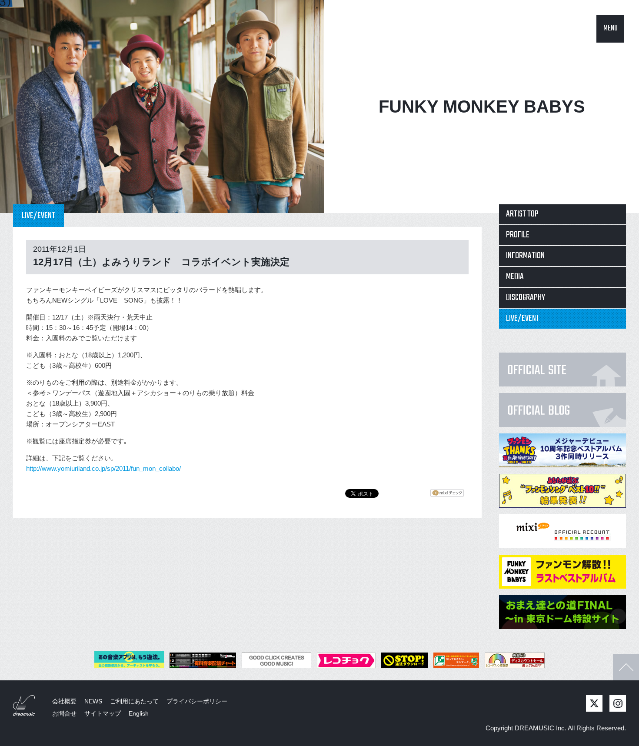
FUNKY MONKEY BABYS (482, 106)
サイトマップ (102, 713)
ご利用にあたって (134, 701)
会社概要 (64, 701)
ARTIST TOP (522, 214)
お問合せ (64, 713)
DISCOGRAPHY (525, 297)
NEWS (93, 701)
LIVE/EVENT (522, 318)
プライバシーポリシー (196, 701)
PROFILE (517, 235)
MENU (610, 28)
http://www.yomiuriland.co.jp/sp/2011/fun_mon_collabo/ (103, 468)
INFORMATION (525, 256)
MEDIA (515, 276)
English (139, 713)
